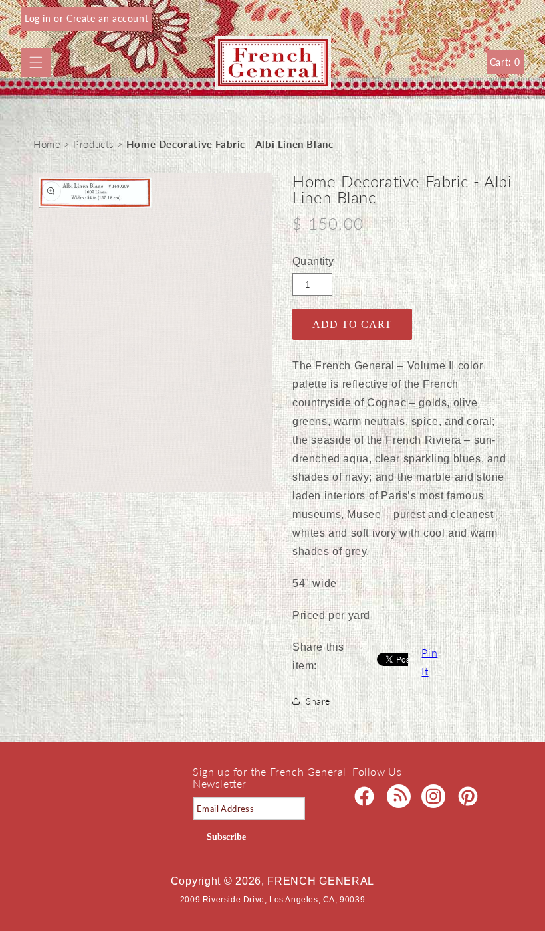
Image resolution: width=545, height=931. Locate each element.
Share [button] (318, 701)
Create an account (107, 18)
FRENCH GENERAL (320, 881)
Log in (39, 18)
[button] (36, 62)
